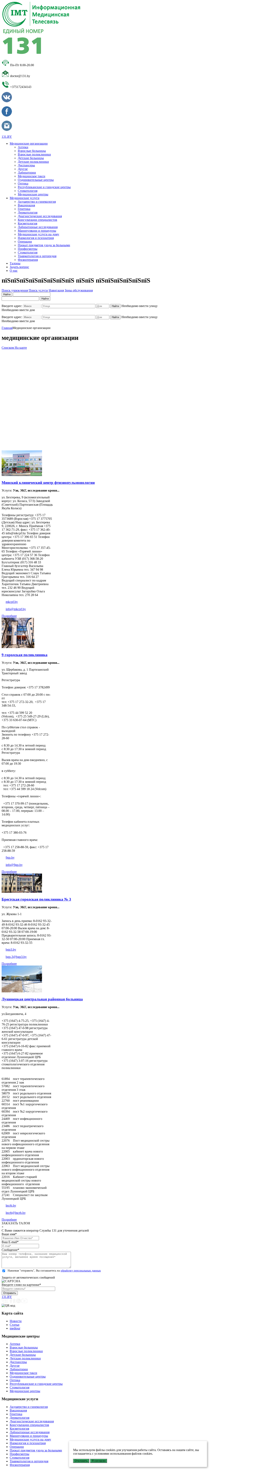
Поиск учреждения (15, 290)
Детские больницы (31, 158)
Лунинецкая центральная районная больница (42, 999)
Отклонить (81, 1460)
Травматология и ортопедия (37, 256)
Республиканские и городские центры (44, 187)
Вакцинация (26, 205)
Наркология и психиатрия (36, 238)
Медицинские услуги (24, 198)
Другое (23, 169)
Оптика (23, 183)
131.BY (7, 136)
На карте (21, 347)
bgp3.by (11, 949)
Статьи (14, 1324)
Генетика (24, 209)
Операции (25, 241)
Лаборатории (27, 172)
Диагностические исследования (40, 216)
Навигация (56, 290)
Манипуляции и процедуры (37, 230)
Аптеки (23, 147)
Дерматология (27, 212)
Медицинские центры (33, 194)
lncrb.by (11, 1205)
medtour (15, 1328)
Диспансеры (26, 165)
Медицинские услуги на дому (38, 234)
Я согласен (98, 1460)
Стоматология (27, 190)
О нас (14, 270)
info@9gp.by (14, 865)
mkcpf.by (12, 601)
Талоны (15, 263)
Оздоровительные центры (36, 180)
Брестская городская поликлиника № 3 (36, 899)
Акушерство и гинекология (37, 201)
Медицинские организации (29, 143)
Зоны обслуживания (79, 290)
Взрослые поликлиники (34, 154)
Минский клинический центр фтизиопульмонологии (48, 482)
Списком (8, 347)
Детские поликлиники (33, 161)
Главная (7, 328)
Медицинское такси (31, 176)
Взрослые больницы (32, 150)
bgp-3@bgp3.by (16, 956)
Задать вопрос (19, 267)
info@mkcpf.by (16, 609)
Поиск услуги (38, 290)
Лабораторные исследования (38, 227)
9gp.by (10, 857)
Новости (16, 1321)
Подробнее (9, 616)
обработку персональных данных (81, 1270)
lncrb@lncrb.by (16, 1212)
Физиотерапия (28, 259)
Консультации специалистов (37, 219)
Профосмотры (27, 249)
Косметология (27, 223)
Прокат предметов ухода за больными (44, 245)
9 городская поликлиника (24, 655)
